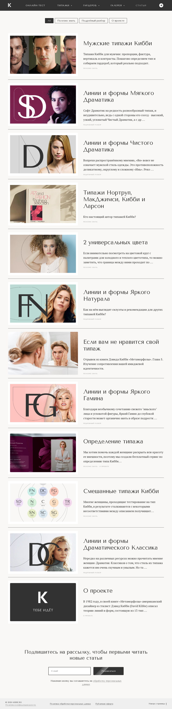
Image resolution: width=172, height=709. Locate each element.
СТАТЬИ (141, 5)
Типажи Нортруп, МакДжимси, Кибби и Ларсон (114, 199)
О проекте (118, 20)
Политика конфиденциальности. (20, 705)
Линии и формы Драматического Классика (120, 544)
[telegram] (161, 5)
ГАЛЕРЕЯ (117, 5)
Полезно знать (66, 20)
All (49, 20)
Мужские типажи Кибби (117, 43)
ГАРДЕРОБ (90, 5)
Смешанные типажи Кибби (121, 491)
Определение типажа (113, 441)
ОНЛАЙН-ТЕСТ (35, 5)
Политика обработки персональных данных (70, 704)
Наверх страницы (157, 704)
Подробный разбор (93, 20)
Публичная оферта (104, 704)
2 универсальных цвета (115, 242)
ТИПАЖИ (63, 5)
